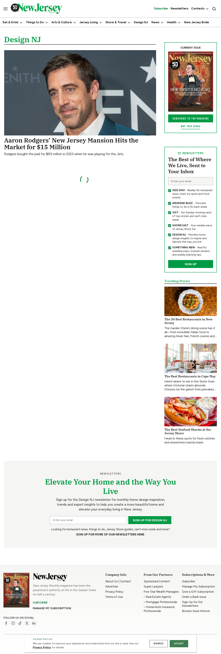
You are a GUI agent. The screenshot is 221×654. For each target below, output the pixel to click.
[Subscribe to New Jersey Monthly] (16, 590)
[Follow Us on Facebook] (6, 623)
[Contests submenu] (207, 9)
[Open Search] (214, 8)
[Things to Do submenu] (46, 22)
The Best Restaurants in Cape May (190, 376)
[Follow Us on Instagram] (13, 623)
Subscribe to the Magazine (190, 118)
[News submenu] (162, 22)
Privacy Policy (42, 647)
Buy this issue (190, 126)
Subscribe (40, 602)
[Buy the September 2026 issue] (190, 81)
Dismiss (158, 643)
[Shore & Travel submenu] (129, 22)
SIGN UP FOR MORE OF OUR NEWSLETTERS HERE (110, 534)
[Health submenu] (179, 22)
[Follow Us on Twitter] (27, 623)
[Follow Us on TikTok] (20, 623)
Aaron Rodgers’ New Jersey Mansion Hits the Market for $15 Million (71, 143)
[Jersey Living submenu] (100, 22)
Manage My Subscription (52, 608)
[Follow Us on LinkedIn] (34, 623)
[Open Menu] (5, 9)
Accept (179, 643)
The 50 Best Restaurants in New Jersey (188, 321)
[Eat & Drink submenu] (21, 22)
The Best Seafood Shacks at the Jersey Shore (187, 431)
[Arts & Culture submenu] (74, 22)
